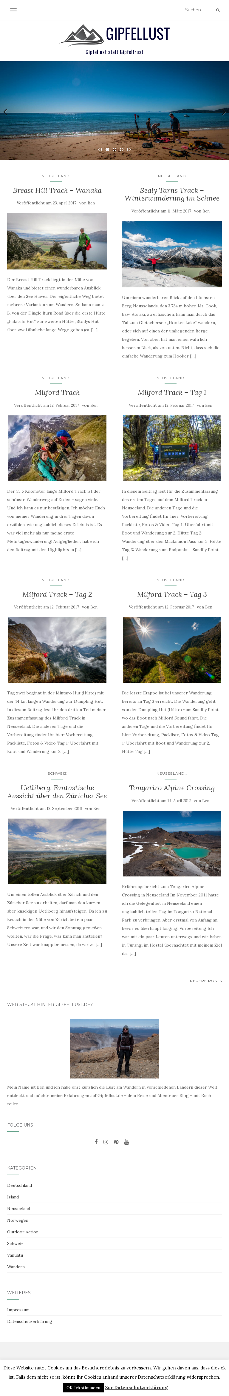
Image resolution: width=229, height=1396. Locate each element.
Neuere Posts (206, 981)
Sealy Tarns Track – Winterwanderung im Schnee (172, 194)
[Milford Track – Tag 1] (172, 448)
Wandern (16, 1266)
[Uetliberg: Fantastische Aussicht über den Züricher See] (57, 851)
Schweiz (57, 773)
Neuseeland (56, 176)
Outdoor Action (22, 1232)
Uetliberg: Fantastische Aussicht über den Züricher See (57, 791)
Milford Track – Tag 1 (172, 392)
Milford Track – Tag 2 (57, 594)
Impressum (18, 1309)
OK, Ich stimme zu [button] (83, 1387)
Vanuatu (15, 1255)
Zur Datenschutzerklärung (136, 1387)
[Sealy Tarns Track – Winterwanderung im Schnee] (172, 254)
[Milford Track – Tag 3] (172, 650)
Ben (91, 203)
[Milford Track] (57, 448)
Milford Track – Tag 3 (172, 594)
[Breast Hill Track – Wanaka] (57, 241)
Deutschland (19, 1185)
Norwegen (17, 1220)
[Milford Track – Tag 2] (57, 650)
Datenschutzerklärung (29, 1321)
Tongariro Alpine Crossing (172, 787)
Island (13, 1197)
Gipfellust (138, 32)
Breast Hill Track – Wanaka (57, 190)
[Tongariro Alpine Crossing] (172, 843)
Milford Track (57, 392)
